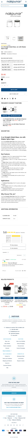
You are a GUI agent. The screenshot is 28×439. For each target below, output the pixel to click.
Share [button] (5, 270)
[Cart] (26, 1)
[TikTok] (23, 425)
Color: (5, 77)
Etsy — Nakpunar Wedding (15, 419)
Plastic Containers (7, 345)
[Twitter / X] (11, 425)
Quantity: (3, 83)
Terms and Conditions (7, 358)
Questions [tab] (5, 252)
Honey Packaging (21, 343)
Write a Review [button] (14, 245)
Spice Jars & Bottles (20, 341)
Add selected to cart (15, 115)
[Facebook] (2, 98)
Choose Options (6, 121)
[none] (14, 21)
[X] (10, 98)
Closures (7, 348)
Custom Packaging (21, 348)
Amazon (20, 416)
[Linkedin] (13, 98)
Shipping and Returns (7, 360)
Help (7, 367)
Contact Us (7, 356)
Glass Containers (6, 350)
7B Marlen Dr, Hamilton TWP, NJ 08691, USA (15, 327)
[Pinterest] (15, 98)
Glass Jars (7, 341)
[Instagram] (8, 425)
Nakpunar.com (11, 416)
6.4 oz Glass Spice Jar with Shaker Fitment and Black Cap (21, 301)
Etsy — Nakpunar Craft (20, 417)
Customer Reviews (7, 365)
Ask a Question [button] (15, 248)
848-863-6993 (15, 329)
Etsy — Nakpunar (8, 417)
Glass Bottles (7, 343)
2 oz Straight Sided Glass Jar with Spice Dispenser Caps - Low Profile (7, 301)
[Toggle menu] (2, 2)
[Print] (7, 98)
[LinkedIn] (17, 425)
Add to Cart (21, 297)
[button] (14, 94)
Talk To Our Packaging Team (13, 407)
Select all (5, 115)
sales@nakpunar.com (14, 331)
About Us (7, 363)
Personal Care (21, 345)
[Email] (5, 98)
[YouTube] (20, 425)
